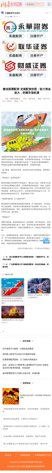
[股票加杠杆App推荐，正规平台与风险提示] (39, 285)
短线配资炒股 (25, 455)
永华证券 (8, 455)
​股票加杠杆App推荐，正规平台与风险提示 (20, 418)
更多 (47, 13)
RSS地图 (30, 462)
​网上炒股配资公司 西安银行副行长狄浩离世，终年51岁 (26, 443)
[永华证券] (11, 4)
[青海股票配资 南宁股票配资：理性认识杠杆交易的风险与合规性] (12, 287)
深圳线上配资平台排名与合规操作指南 (19, 354)
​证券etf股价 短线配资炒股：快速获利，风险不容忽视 (25, 436)
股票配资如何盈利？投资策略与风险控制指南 (35, 396)
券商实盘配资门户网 (42, 455)
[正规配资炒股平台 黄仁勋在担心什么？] (12, 312)
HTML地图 (38, 462)
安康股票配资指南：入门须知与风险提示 (20, 359)
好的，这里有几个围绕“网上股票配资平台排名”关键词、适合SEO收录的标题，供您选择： (26, 366)
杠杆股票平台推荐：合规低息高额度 (18, 348)
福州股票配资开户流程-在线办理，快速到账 (21, 373)
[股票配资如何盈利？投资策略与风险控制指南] (11, 396)
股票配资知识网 (31, 466)
